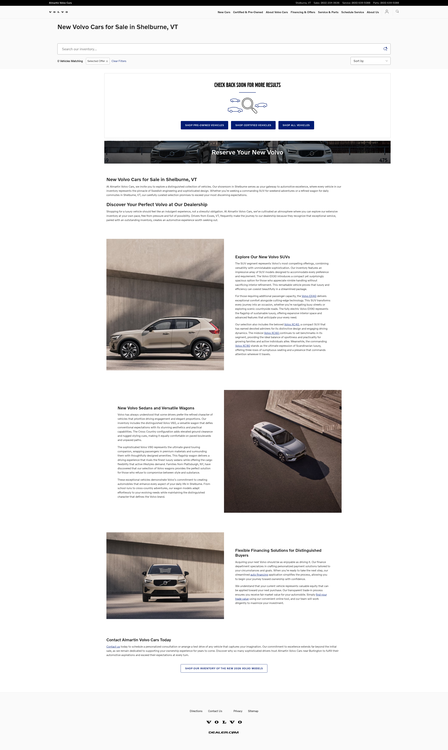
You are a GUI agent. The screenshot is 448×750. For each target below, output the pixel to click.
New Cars (224, 12)
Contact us (113, 646)
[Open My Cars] (386, 12)
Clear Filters (118, 61)
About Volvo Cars (277, 12)
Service (328, 12)
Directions (196, 711)
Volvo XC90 (242, 345)
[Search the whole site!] (397, 11)
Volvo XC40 (291, 324)
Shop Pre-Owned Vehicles (204, 125)
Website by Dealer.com (224, 732)
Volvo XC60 (272, 332)
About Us (373, 12)
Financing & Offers (303, 12)
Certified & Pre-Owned (248, 12)
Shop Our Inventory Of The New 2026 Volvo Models (224, 668)
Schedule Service (352, 12)
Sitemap (253, 711)
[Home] (58, 12)
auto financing (259, 574)
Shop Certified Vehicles (253, 125)
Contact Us (215, 711)
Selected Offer (96, 61)
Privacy (237, 711)
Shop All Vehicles (296, 125)
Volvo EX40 (309, 296)
